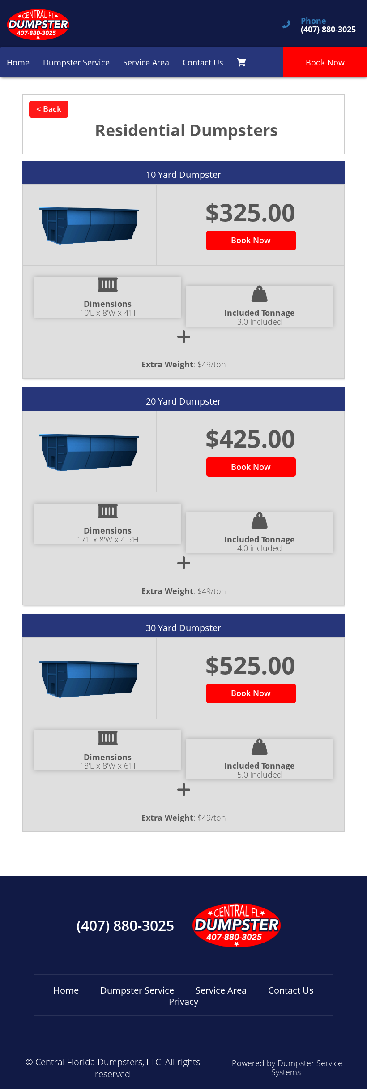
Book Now (325, 62)
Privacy (183, 1001)
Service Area (146, 62)
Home (18, 62)
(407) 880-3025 (125, 925)
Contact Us (203, 62)
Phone (313, 21)
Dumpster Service (76, 62)
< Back (48, 108)
